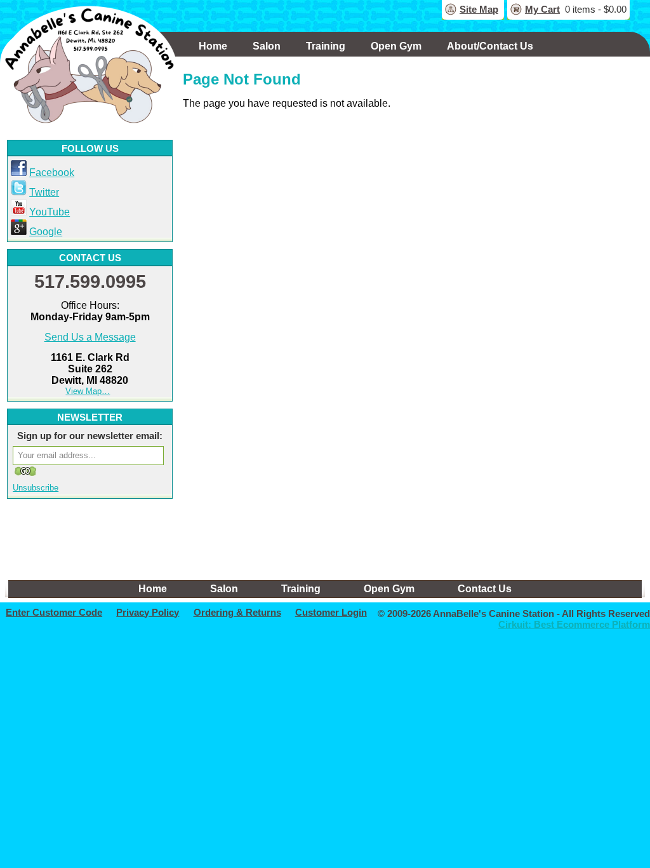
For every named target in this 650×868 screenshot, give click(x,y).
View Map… (87, 391)
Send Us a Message (90, 337)
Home (213, 46)
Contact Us (485, 588)
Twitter (44, 192)
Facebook (51, 172)
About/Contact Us (490, 46)
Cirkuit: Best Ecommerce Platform (574, 624)
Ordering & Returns (237, 612)
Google (45, 231)
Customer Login (331, 612)
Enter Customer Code (54, 612)
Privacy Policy (147, 612)
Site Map (479, 9)
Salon (267, 46)
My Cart (542, 9)
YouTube (49, 212)
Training (325, 46)
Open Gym (396, 46)
